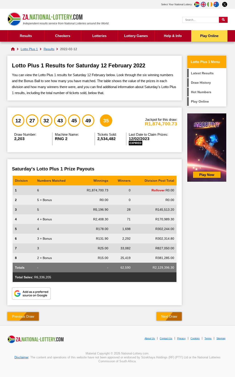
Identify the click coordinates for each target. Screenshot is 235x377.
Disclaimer (21, 357)
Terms (208, 338)
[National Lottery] (13, 49)
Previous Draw (23, 316)
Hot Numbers (201, 92)
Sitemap (220, 338)
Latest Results (202, 73)
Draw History (201, 82)
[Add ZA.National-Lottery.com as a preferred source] (31, 294)
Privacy (181, 338)
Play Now (206, 175)
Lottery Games (136, 36)
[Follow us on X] (225, 4)
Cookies (195, 338)
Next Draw (169, 316)
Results (26, 36)
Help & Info (173, 36)
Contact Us (166, 338)
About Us (150, 338)
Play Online (209, 36)
